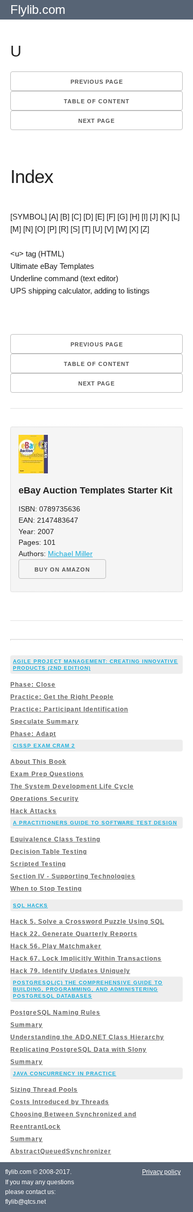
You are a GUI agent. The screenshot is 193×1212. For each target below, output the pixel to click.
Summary (26, 1025)
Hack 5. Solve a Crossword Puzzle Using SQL (87, 921)
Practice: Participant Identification (69, 709)
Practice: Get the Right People (62, 697)
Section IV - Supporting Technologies (72, 876)
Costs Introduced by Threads (59, 1102)
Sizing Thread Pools (44, 1089)
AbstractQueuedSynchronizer (60, 1151)
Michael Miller (70, 554)
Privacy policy (161, 1172)
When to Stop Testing (46, 888)
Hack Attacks (33, 811)
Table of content (97, 101)
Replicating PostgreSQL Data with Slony (78, 1049)
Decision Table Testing (48, 851)
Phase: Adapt (33, 734)
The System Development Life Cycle (72, 786)
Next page (96, 121)
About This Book (38, 761)
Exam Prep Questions (47, 774)
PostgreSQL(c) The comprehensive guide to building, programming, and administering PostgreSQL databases (88, 989)
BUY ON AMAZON (62, 569)
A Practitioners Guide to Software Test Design (95, 822)
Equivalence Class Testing (55, 839)
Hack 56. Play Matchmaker (55, 946)
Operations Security (44, 798)
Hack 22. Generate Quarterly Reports (73, 934)
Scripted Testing (38, 864)
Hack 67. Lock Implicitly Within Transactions (86, 958)
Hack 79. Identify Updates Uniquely (70, 971)
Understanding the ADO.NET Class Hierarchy (87, 1037)
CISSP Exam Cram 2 (44, 745)
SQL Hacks (30, 905)
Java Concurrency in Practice (64, 1073)
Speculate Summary (44, 721)
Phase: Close (33, 684)
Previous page (97, 82)
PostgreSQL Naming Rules (55, 1012)
